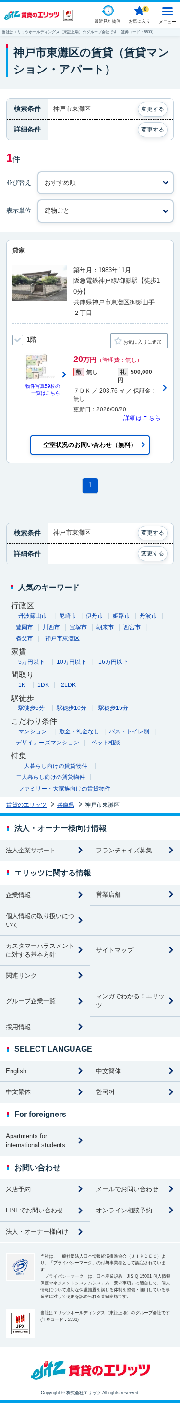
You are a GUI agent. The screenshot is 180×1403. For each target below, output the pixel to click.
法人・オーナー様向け (37, 1231)
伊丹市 (94, 615)
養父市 (24, 638)
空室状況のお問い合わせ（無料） (90, 444)
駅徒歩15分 (113, 708)
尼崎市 (67, 615)
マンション (32, 731)
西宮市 (132, 627)
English (16, 1071)
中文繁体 (18, 1091)
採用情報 (18, 1027)
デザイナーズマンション (47, 742)
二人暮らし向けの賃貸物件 (50, 777)
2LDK (68, 685)
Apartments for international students (35, 1140)
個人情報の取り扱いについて (40, 920)
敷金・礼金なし (79, 731)
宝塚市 (78, 627)
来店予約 (18, 1189)
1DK (43, 685)
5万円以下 (31, 662)
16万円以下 (113, 662)
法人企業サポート (31, 850)
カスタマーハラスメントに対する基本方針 (40, 950)
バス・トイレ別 (129, 731)
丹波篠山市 (32, 615)
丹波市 (148, 615)
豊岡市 (24, 627)
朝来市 (105, 627)
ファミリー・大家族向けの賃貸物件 (64, 788)
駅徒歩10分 (71, 708)
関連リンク (21, 975)
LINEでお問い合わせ (34, 1210)
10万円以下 (71, 662)
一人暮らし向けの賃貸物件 (52, 766)
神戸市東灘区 (62, 638)
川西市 (51, 627)
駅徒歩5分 (31, 708)
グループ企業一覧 (31, 1001)
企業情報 (18, 895)
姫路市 (121, 615)
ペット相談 (105, 742)
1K (21, 685)
